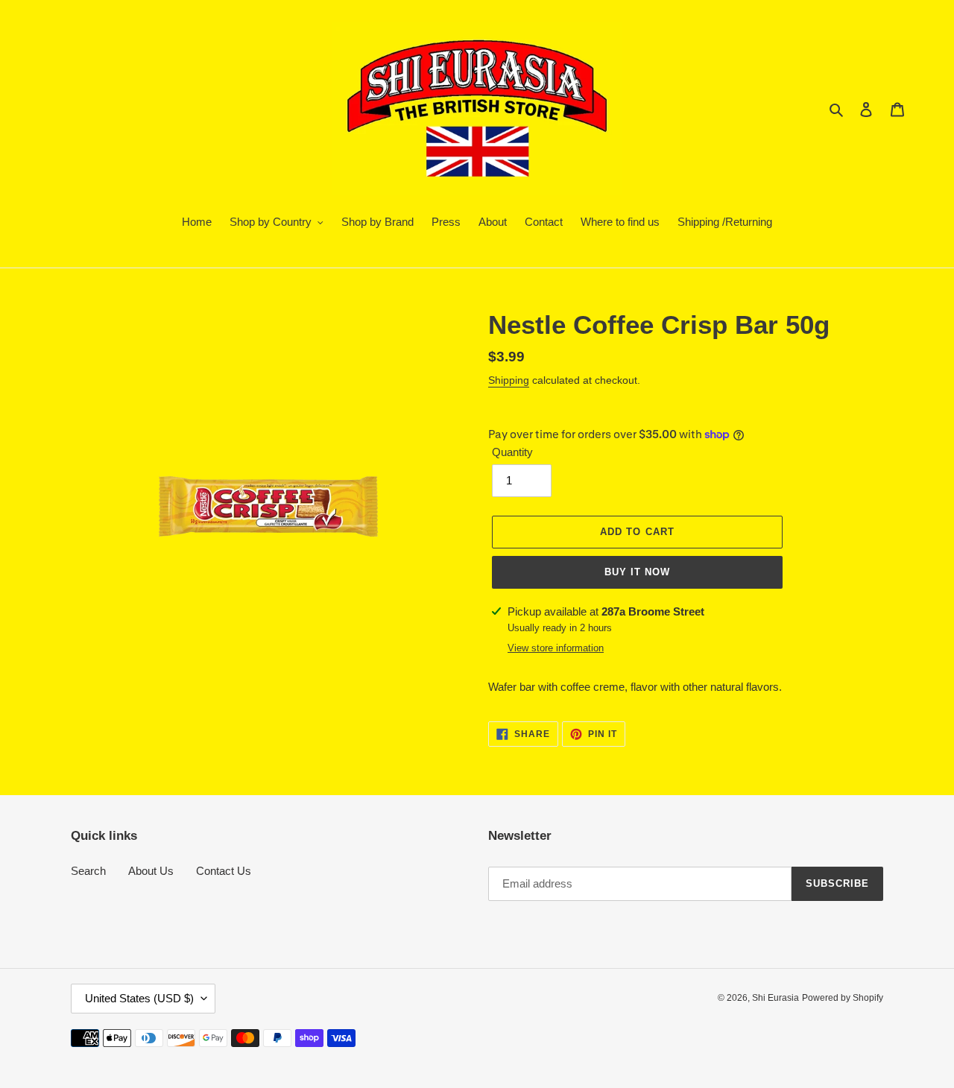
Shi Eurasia (775, 998)
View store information (556, 648)
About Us (151, 870)
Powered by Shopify (842, 998)
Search (88, 870)
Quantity (512, 452)
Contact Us (223, 870)
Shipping (508, 380)
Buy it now (637, 572)
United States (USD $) (139, 998)
